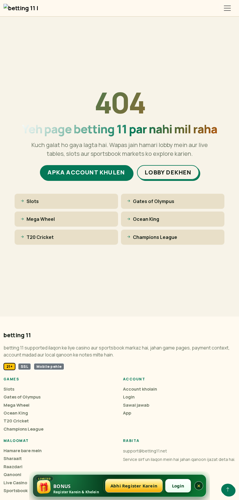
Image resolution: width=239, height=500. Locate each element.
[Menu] (227, 8)
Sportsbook (15, 490)
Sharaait (12, 458)
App (127, 413)
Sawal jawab (136, 405)
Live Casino (15, 482)
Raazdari (12, 466)
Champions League (23, 429)
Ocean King (15, 413)
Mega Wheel (16, 405)
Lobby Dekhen (168, 172)
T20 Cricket (16, 421)
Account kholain (140, 389)
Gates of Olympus (22, 397)
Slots (8, 389)
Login (129, 397)
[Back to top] (227, 489)
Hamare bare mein (22, 450)
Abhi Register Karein (133, 486)
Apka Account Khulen (86, 172)
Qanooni (12, 474)
